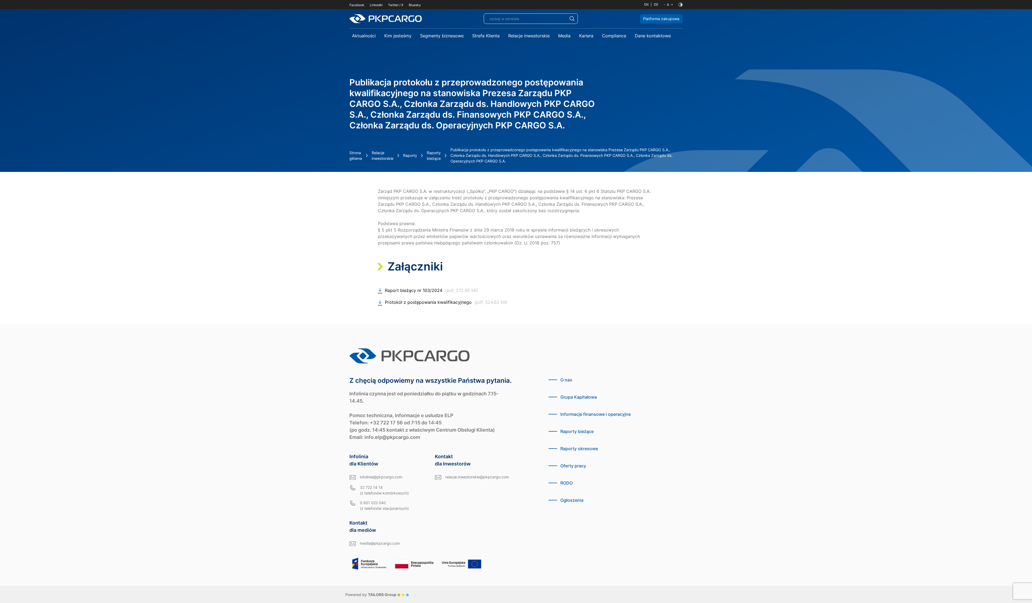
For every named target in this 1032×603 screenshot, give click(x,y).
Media (564, 35)
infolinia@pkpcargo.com (381, 477)
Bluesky (415, 5)
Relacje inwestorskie (529, 35)
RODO (566, 483)
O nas (566, 379)
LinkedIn (376, 5)
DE (656, 4)
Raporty (410, 155)
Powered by (370, 594)
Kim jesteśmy (397, 35)
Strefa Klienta (486, 35)
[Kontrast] (681, 5)
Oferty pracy (573, 465)
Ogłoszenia (571, 500)
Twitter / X (395, 5)
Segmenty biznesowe (442, 35)
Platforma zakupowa (661, 18)
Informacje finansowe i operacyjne (595, 414)
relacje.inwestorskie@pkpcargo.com (477, 477)
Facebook (356, 5)
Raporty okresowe (579, 448)
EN (646, 4)
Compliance (614, 35)
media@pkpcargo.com (380, 543)
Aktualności (364, 35)
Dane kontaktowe (653, 35)
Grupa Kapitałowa (578, 397)
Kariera (586, 35)
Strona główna (355, 155)
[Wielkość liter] (668, 4)
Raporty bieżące (434, 155)
